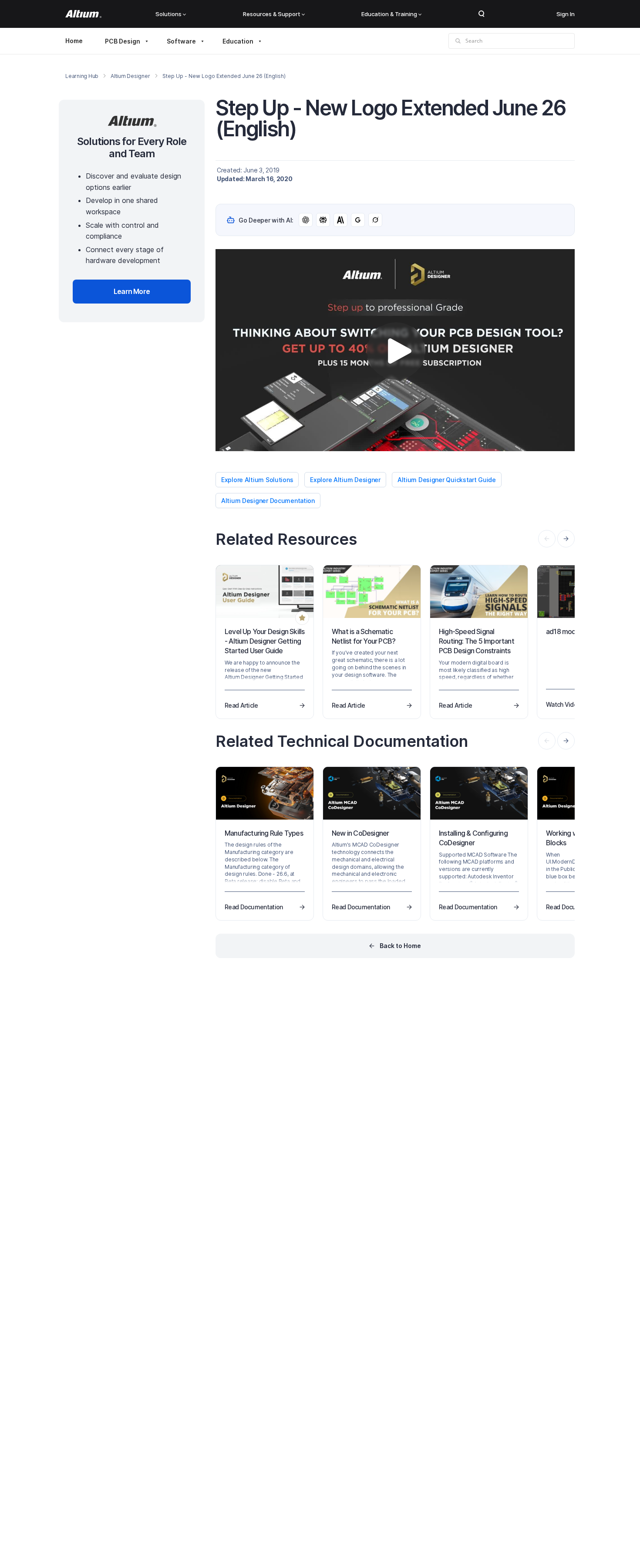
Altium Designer (130, 76)
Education (237, 41)
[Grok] (375, 220)
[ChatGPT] (306, 220)
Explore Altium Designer (345, 479)
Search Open (481, 13)
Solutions (168, 13)
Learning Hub (81, 76)
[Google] (358, 220)
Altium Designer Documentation (268, 500)
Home (74, 40)
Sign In (565, 13)
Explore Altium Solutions (257, 479)
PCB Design (122, 41)
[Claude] (340, 220)
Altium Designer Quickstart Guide (446, 479)
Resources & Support (271, 13)
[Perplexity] (323, 220)
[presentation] (566, 538)
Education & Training (389, 13)
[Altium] (83, 14)
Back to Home (400, 945)
